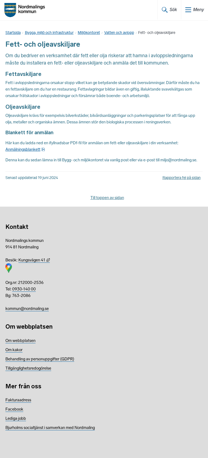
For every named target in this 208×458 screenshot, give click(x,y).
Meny (198, 9)
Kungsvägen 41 (34, 260)
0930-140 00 (24, 289)
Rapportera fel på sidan (181, 177)
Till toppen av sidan (107, 197)
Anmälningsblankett (25, 149)
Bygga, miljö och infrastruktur (49, 32)
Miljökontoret (89, 32)
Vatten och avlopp (119, 32)
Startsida (13, 32)
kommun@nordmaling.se (27, 308)
